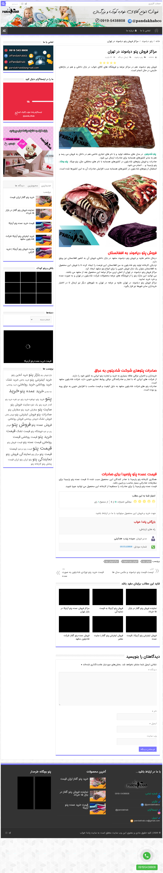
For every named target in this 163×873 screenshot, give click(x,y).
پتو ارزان (27, 459)
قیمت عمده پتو (32, 442)
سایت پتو (45, 409)
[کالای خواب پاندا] (81, 16)
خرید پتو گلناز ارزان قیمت (22, 197)
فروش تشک (45, 419)
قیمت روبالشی (29, 437)
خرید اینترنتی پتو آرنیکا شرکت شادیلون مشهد (20, 237)
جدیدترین (46, 185)
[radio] (114, 62)
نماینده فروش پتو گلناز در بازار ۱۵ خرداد (20, 211)
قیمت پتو (42, 448)
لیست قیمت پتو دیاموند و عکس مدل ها (132, 570)
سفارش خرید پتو (29, 409)
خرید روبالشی (44, 384)
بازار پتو (34, 375)
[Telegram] (25, 4)
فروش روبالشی (31, 419)
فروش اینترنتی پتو (25, 414)
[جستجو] (3, 3)
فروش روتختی (15, 419)
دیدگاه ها (19, 185)
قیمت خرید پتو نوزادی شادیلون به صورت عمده (83, 572)
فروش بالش (9, 414)
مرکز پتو (35, 454)
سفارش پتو (14, 410)
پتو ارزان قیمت (15, 459)
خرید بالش (24, 380)
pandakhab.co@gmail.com (147, 821)
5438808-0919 (122, 793)
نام (154, 711)
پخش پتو (47, 464)
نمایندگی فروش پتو (18, 454)
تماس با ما (145, 30)
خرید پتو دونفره (36, 399)
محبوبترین (33, 185)
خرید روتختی (26, 384)
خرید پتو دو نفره (20, 399)
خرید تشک (12, 380)
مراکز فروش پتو (112, 561)
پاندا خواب (85, 833)
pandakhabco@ (152, 805)
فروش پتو (146, 561)
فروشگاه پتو (37, 431)
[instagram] (22, 4)
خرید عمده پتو (32, 391)
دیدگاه (152, 669)
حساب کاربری (155, 3)
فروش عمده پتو (42, 425)
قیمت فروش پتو (14, 442)
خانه (156, 30)
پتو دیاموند (147, 41)
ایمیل (153, 723)
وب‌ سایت (152, 736)
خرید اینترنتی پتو (41, 380)
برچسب (47, 192)
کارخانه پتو (36, 464)
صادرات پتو (44, 414)
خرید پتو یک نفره (38, 405)
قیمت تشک (23, 431)
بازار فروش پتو (46, 375)
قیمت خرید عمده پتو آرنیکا (21, 223)
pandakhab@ (121, 810)
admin (151, 57)
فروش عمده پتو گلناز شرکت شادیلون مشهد (76, 637)
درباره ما (130, 30)
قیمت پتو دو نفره (25, 449)
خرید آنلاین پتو (19, 375)
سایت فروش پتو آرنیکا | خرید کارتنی (20, 250)
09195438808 (126, 547)
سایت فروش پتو (20, 405)
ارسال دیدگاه (123, 57)
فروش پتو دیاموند (130, 561)
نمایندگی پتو (42, 459)
